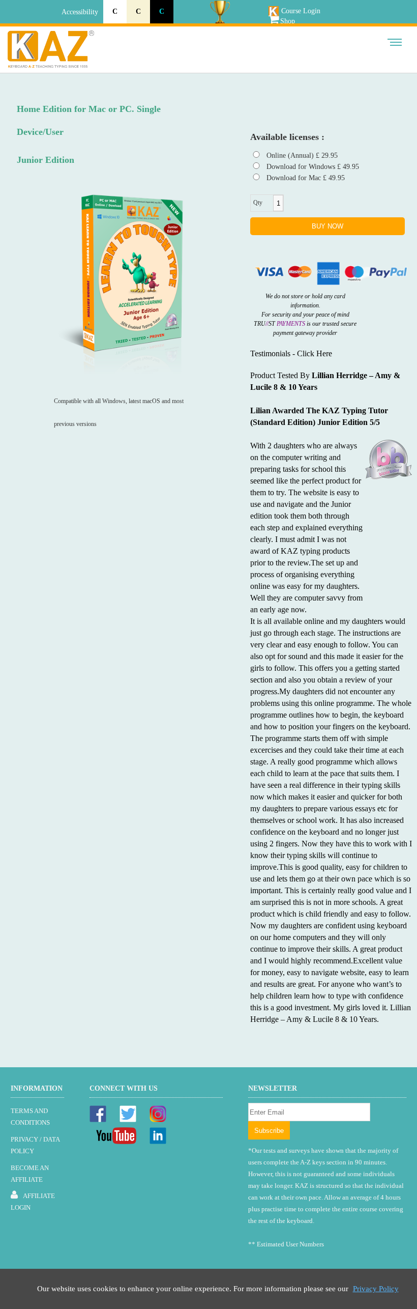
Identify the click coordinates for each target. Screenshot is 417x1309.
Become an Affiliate (30, 1173)
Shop (287, 21)
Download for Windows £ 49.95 (312, 166)
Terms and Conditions (30, 1116)
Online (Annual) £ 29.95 (302, 155)
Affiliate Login (33, 1201)
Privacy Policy (376, 1289)
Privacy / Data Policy (35, 1145)
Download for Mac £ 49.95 (305, 178)
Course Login (300, 11)
